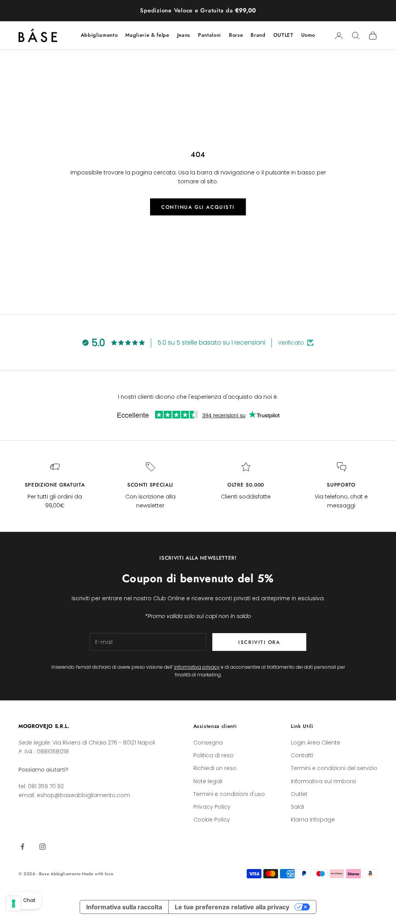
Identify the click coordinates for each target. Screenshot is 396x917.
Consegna (208, 742)
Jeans (183, 35)
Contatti (302, 755)
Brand (258, 35)
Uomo (308, 35)
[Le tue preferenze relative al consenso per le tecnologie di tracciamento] (13, 903)
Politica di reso (213, 755)
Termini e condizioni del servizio (334, 768)
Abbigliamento (99, 35)
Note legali (207, 781)
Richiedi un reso (215, 768)
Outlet (299, 794)
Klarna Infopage (313, 819)
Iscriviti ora (259, 642)
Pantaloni (209, 35)
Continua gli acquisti (198, 207)
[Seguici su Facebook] (22, 846)
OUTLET (283, 35)
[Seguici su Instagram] (42, 846)
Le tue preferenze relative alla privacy (232, 907)
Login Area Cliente (315, 742)
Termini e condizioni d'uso (229, 794)
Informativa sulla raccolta (124, 907)
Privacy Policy (211, 807)
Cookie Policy (211, 819)
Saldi (297, 807)
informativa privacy (197, 667)
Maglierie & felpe (147, 35)
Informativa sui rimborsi (323, 781)
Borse (236, 35)
